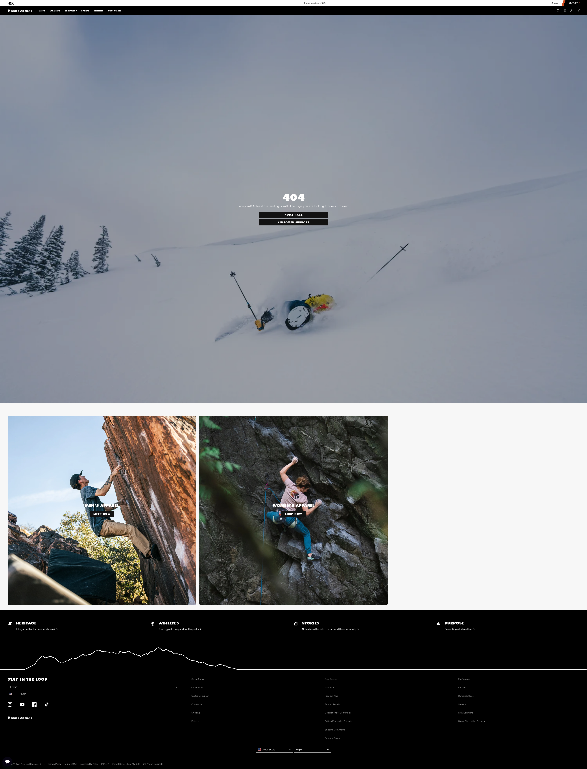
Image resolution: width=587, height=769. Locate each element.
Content (98, 11)
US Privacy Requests (153, 764)
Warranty (329, 687)
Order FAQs (197, 687)
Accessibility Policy (89, 764)
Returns (195, 721)
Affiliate (461, 687)
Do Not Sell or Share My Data (126, 764)
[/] (20, 10)
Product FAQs (331, 696)
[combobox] (13, 694)
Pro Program (464, 679)
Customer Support (293, 222)
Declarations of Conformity (338, 712)
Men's (42, 11)
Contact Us (196, 704)
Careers (462, 704)
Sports (85, 11)
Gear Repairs (331, 679)
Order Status (197, 679)
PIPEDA (105, 764)
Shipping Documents (335, 729)
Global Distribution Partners (471, 721)
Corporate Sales (466, 696)
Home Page (293, 214)
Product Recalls (332, 704)
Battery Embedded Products (338, 721)
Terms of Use (70, 764)
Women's (55, 11)
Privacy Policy (54, 764)
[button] (42, 10)
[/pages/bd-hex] (11, 3)
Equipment (71, 11)
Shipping (195, 712)
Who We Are (115, 11)
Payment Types (332, 738)
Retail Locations (465, 712)
